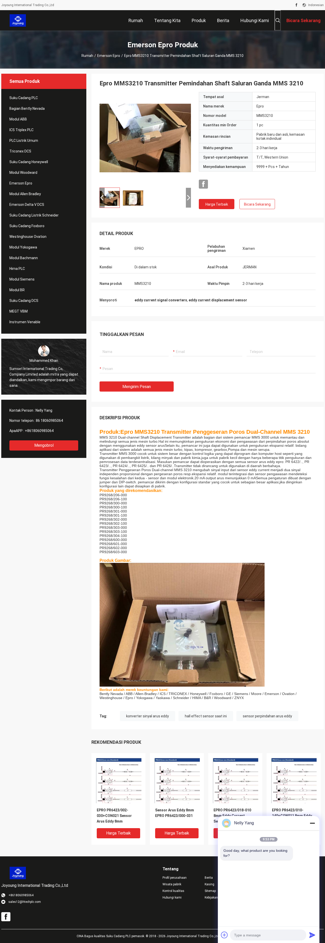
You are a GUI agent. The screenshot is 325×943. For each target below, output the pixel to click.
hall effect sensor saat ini (206, 716)
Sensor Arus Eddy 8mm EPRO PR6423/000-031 (174, 813)
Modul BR (17, 290)
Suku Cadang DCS (23, 301)
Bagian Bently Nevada (27, 108)
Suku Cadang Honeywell (28, 162)
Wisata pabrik (171, 884)
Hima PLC (17, 269)
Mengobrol (44, 445)
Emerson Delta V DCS (26, 205)
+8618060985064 (39, 431)
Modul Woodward (23, 173)
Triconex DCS (20, 151)
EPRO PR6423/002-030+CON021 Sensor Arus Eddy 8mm (114, 815)
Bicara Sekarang (257, 204)
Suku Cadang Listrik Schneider (34, 215)
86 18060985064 (49, 421)
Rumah (87, 56)
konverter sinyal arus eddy (147, 716)
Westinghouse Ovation (27, 237)
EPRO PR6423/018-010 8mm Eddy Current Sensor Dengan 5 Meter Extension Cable (233, 816)
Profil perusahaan (174, 877)
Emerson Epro (108, 56)
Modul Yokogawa (23, 247)
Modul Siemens (22, 279)
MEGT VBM (18, 311)
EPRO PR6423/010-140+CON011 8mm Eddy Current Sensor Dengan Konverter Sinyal (292, 816)
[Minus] (312, 823)
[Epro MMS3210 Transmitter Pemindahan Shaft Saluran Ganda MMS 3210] (145, 138)
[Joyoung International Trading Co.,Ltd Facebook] (296, 5)
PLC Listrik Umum (23, 140)
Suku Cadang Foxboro (26, 226)
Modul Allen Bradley (25, 194)
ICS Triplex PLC (21, 130)
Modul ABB (18, 119)
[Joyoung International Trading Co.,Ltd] (18, 20)
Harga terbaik (216, 204)
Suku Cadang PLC (23, 98)
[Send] (312, 934)
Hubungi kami (172, 897)
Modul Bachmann (23, 258)
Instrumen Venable (24, 322)
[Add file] (224, 934)
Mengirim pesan (136, 386)
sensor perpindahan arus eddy (267, 716)
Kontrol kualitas (173, 891)
